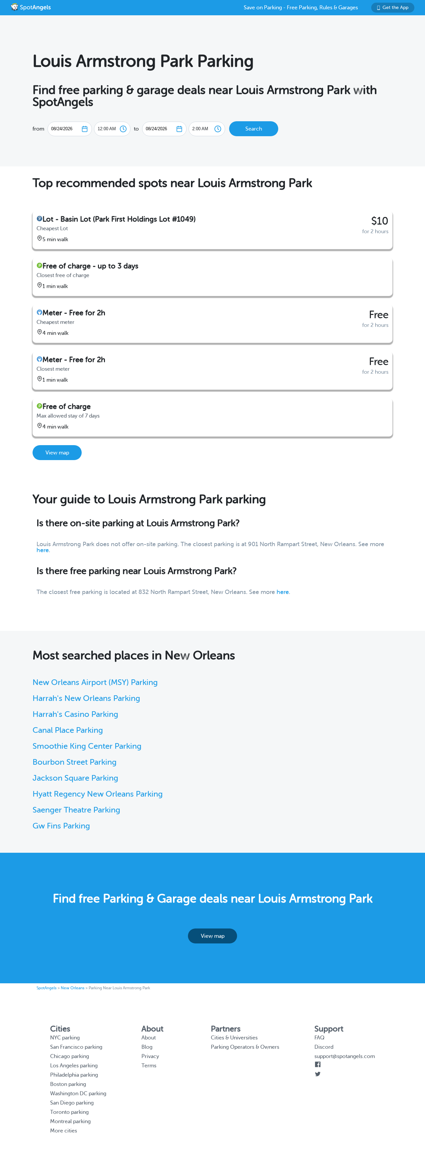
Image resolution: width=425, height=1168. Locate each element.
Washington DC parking (78, 1094)
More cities (63, 1131)
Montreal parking (70, 1121)
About (148, 1038)
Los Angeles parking (74, 1066)
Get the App (395, 7)
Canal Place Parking (68, 730)
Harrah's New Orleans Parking (86, 698)
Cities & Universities (234, 1038)
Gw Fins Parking (61, 826)
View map (57, 453)
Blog (146, 1047)
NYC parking (65, 1038)
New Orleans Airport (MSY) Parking (95, 682)
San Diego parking (72, 1103)
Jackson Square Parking (75, 778)
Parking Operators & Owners (245, 1047)
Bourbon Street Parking (75, 762)
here (43, 550)
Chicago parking (69, 1056)
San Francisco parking (76, 1047)
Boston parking (68, 1084)
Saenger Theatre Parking (76, 810)
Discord (323, 1047)
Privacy (150, 1056)
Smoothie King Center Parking (87, 746)
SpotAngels (46, 988)
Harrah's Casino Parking (75, 714)
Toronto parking (69, 1112)
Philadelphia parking (74, 1075)
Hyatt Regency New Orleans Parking (98, 794)
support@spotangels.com (344, 1056)
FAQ (319, 1038)
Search (253, 129)
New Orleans (72, 988)
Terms (148, 1066)
